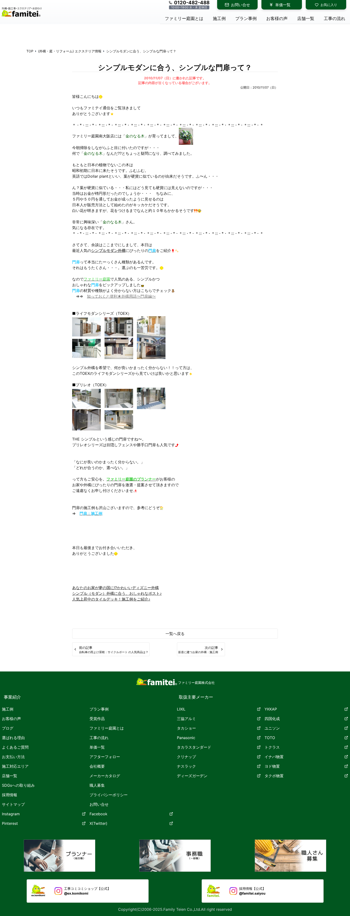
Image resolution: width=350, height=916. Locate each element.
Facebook (98, 813)
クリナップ (186, 756)
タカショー (186, 728)
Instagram (11, 813)
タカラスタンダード (194, 747)
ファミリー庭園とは (107, 728)
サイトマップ (13, 804)
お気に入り (328, 5)
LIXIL (181, 709)
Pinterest (10, 823)
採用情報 (9, 794)
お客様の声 (11, 718)
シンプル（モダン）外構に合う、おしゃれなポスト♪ (117, 593)
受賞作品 (97, 718)
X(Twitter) (98, 823)
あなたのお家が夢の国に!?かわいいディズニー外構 (115, 587)
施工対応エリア (15, 766)
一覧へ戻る (175, 633)
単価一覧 (282, 4)
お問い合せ (240, 4)
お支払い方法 (13, 756)
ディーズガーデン (192, 775)
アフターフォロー (105, 756)
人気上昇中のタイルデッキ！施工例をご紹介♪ (111, 599)
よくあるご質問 (15, 747)
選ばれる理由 (13, 737)
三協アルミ (186, 718)
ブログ (7, 728)
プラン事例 (99, 709)
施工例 (7, 709)
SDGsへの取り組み (18, 785)
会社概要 (97, 766)
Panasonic (186, 737)
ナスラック (186, 766)
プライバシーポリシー (109, 794)
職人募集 (97, 785)
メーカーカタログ (105, 775)
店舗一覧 (9, 775)
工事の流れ (99, 737)
